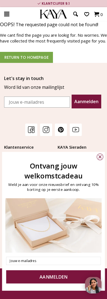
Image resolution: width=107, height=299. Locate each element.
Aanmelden (86, 101)
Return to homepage (26, 57)
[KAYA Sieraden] (53, 14)
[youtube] (75, 129)
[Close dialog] (100, 157)
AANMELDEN (53, 277)
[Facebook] (31, 129)
